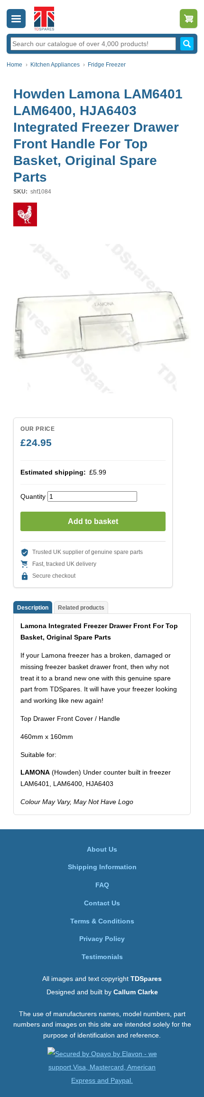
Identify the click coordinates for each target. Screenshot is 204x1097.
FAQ (102, 885)
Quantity (33, 496)
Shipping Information (102, 867)
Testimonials (102, 957)
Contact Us (102, 903)
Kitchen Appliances (55, 64)
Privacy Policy (102, 938)
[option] (102, 319)
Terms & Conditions (102, 921)
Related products (81, 607)
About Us (102, 849)
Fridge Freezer (107, 64)
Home (14, 64)
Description (32, 607)
